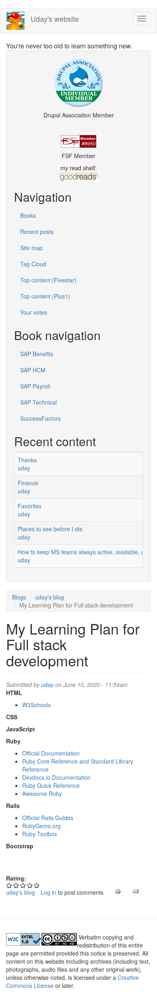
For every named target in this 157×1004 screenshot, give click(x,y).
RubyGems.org (41, 826)
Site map (31, 248)
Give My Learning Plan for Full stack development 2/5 (16, 885)
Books (28, 215)
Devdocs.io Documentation (56, 777)
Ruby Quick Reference (51, 785)
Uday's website (55, 18)
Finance (28, 483)
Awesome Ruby (42, 793)
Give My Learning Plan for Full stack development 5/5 (36, 885)
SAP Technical (38, 402)
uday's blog (49, 597)
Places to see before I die (50, 529)
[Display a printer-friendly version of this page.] (118, 891)
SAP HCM (32, 370)
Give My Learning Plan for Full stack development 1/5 (9, 885)
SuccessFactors (40, 418)
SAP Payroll (35, 386)
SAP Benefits (36, 354)
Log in (48, 892)
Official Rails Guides (47, 818)
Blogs (19, 597)
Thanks (27, 460)
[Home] (15, 21)
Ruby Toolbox (39, 834)
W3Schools (36, 705)
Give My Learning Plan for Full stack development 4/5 (30, 885)
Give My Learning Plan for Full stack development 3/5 (23, 885)
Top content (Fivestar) (48, 280)
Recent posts (37, 232)
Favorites (29, 506)
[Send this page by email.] (135, 891)
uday (24, 468)
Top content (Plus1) (45, 296)
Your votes (33, 312)
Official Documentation (51, 753)
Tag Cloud (33, 264)
